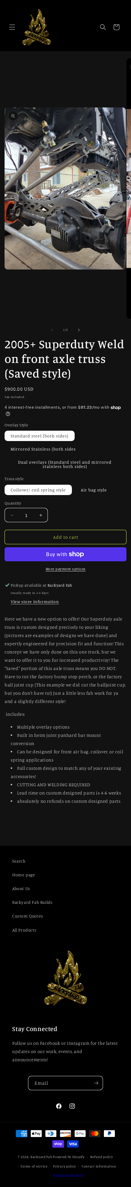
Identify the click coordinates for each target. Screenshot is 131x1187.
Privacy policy (64, 1166)
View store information (35, 601)
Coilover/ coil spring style (38, 489)
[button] (12, 27)
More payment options (66, 568)
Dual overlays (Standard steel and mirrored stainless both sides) (65, 464)
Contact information (99, 1166)
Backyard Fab (41, 1157)
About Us (21, 888)
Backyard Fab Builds (32, 902)
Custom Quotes (27, 915)
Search (19, 860)
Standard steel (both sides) (40, 435)
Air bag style (94, 489)
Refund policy (101, 1157)
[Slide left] (52, 330)
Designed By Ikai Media (68, 1174)
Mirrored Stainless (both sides (43, 448)
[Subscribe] (96, 1083)
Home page (23, 874)
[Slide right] (79, 330)
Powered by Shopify (69, 1157)
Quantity (13, 503)
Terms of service (33, 1166)
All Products (24, 929)
